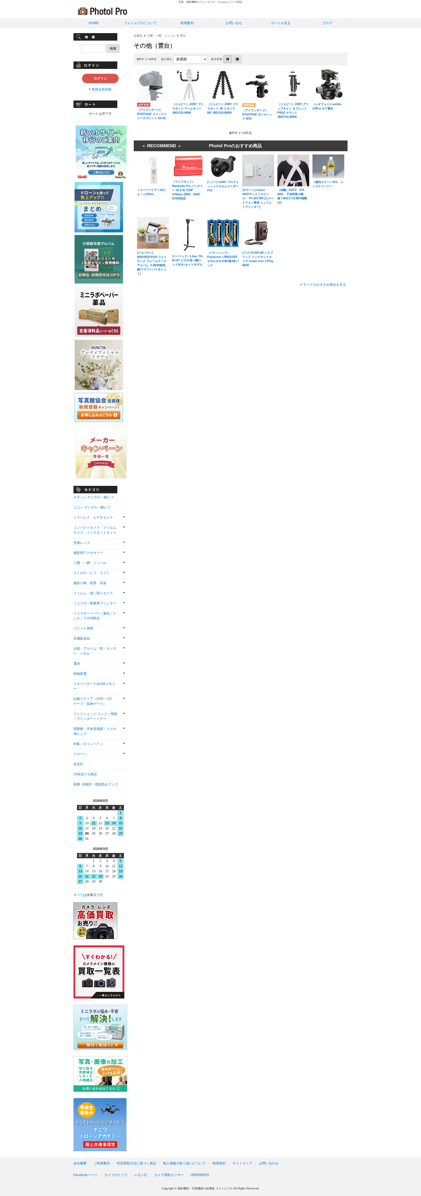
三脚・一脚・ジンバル (161, 35)
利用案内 (187, 23)
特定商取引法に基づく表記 (136, 1163)
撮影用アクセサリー (88, 553)
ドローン (80, 754)
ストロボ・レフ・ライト (91, 573)
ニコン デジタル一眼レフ (92, 507)
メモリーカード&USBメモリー (94, 686)
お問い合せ (234, 23)
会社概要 (80, 1163)
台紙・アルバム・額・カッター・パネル (94, 650)
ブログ (327, 23)
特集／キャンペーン (88, 744)
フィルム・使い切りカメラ (93, 593)
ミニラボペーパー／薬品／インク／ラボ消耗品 (94, 615)
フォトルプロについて (140, 23)
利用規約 (219, 1163)
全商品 (138, 35)
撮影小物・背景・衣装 (89, 583)
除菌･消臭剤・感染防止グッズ (95, 784)
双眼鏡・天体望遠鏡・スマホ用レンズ (94, 731)
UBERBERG (200, 1175)
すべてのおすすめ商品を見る (324, 284)
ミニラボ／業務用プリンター (94, 603)
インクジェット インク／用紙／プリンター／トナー (95, 716)
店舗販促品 (81, 638)
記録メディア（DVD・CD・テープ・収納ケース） (94, 701)
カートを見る (281, 23)
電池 (76, 663)
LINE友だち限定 (85, 774)
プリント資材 (83, 628)
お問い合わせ (269, 1163)
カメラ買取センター (169, 1175)
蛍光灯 (78, 764)
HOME (94, 23)
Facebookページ (85, 1175)
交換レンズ (81, 542)
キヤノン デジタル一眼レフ (93, 497)
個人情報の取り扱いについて (184, 1163)
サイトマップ (242, 1163)
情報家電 (80, 673)
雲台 (184, 35)
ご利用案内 (101, 1163)
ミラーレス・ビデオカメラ (93, 517)
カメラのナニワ (115, 1175)
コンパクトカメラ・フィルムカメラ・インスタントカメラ (94, 530)
